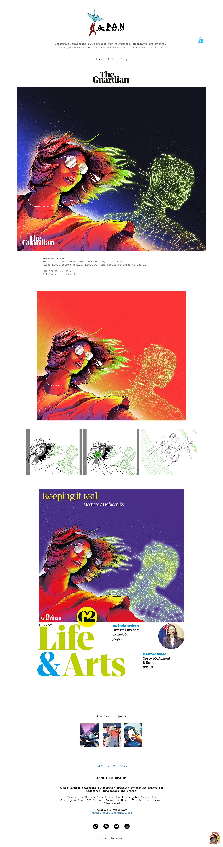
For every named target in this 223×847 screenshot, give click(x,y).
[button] (200, 40)
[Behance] (106, 826)
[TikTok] (95, 826)
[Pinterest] (116, 826)
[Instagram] (127, 826)
